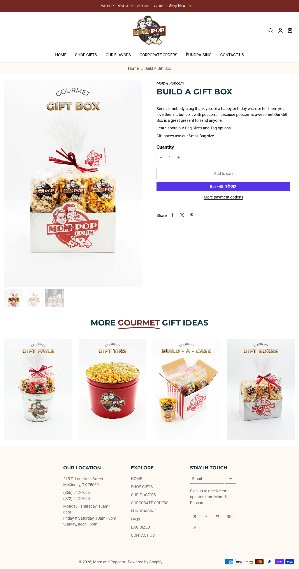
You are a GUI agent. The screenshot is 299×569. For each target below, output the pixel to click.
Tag (213, 127)
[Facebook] (206, 516)
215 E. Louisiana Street (83, 479)
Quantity (165, 147)
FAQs (135, 519)
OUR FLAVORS (143, 494)
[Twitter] (195, 516)
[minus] (161, 157)
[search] (270, 30)
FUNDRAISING (143, 511)
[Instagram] (229, 516)
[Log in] (280, 30)
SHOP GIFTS (142, 486)
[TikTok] (195, 527)
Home (133, 68)
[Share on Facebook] (172, 215)
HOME (136, 478)
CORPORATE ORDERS (150, 503)
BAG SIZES (140, 527)
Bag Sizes (193, 127)
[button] (223, 173)
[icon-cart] (290, 30)
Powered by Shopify (145, 562)
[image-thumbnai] (13, 298)
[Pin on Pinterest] (192, 215)
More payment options (223, 197)
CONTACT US (143, 535)
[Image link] (38, 389)
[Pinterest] (217, 516)
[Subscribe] (230, 479)
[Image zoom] (73, 183)
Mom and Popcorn (109, 562)
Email (197, 479)
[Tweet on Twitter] (182, 215)
